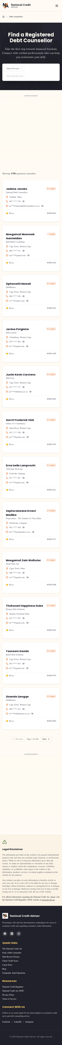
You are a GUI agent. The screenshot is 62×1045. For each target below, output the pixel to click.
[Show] (23, 201)
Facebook (6, 1021)
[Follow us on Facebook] (4, 933)
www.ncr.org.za (48, 899)
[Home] (3, 16)
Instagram (29, 1021)
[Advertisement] (31, 129)
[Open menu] (57, 6)
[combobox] (15, 68)
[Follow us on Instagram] (18, 933)
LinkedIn (17, 1021)
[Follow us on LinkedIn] (11, 933)
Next (44, 739)
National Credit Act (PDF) (13, 990)
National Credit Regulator (12, 986)
